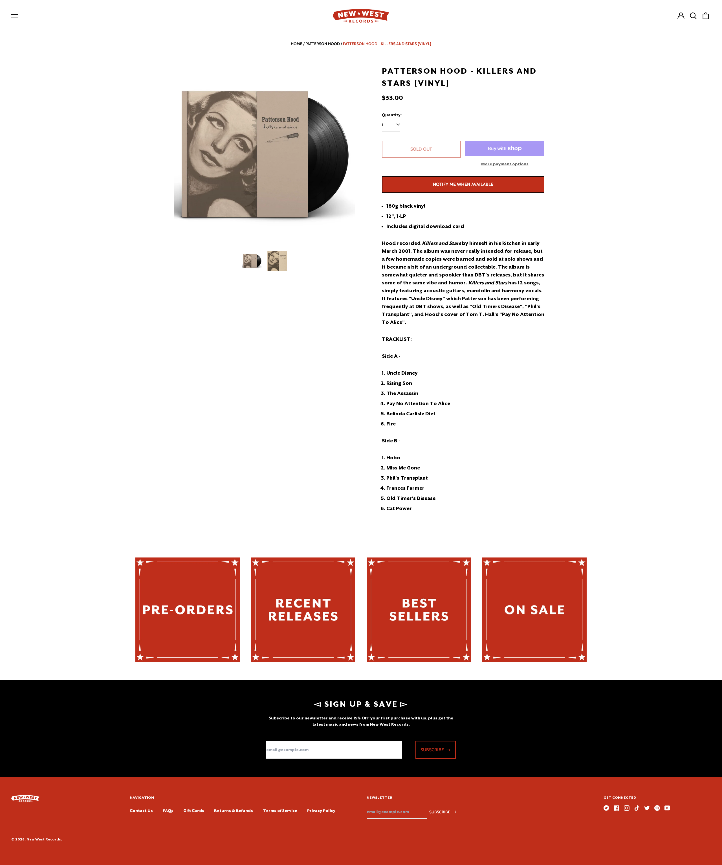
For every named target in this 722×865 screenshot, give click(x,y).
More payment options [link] (505, 164)
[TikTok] (637, 808)
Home (296, 43)
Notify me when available (463, 184)
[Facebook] (616, 808)
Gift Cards (193, 810)
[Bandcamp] (606, 808)
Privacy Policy (321, 810)
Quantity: (392, 115)
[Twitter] (647, 808)
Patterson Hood (322, 43)
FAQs (168, 810)
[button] (693, 16)
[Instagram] (626, 808)
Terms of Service (280, 810)
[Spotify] (657, 808)
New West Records (44, 839)
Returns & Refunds (233, 810)
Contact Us (141, 810)
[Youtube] (667, 808)
